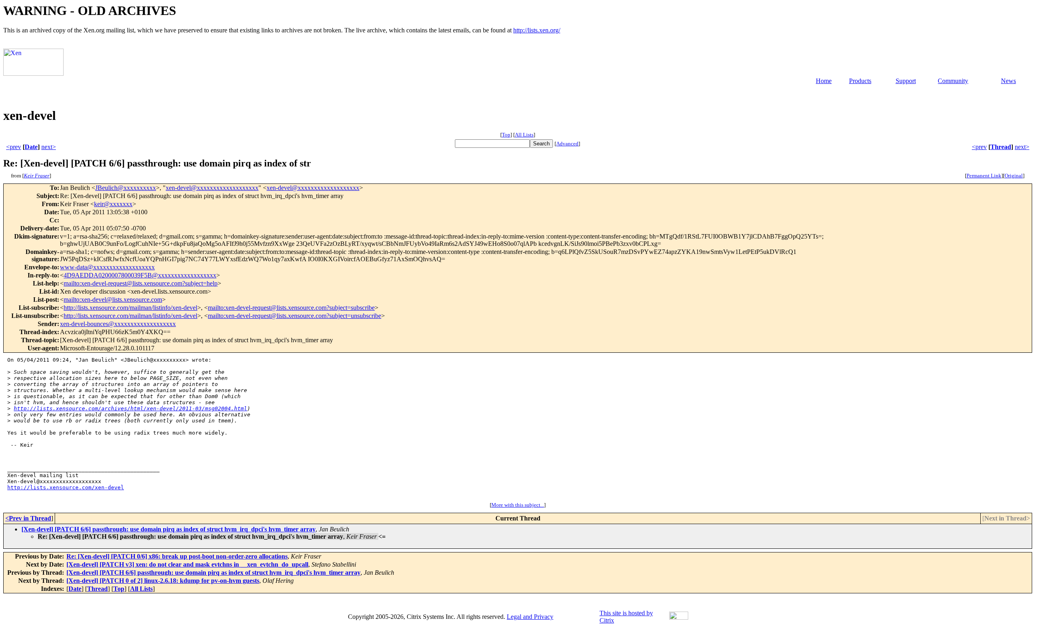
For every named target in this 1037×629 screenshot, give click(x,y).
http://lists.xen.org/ (536, 30)
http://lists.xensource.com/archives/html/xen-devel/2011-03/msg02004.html (130, 408)
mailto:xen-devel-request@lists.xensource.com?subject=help (141, 283)
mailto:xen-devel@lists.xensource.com (113, 299)
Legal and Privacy (530, 616)
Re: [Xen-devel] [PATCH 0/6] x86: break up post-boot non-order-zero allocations (177, 556)
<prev (13, 146)
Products (860, 80)
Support (906, 80)
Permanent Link (984, 176)
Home (824, 80)
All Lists (524, 135)
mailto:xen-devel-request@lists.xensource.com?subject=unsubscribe (294, 315)
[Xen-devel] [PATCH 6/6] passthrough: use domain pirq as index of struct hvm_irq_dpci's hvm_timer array (168, 529)
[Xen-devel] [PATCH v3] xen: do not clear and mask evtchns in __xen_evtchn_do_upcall (187, 564)
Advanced (567, 144)
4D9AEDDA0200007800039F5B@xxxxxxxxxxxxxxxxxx (140, 275)
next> (48, 146)
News (1008, 80)
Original (1014, 176)
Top (506, 135)
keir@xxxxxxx (113, 203)
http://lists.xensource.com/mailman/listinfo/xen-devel (130, 307)
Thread (1000, 146)
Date (31, 146)
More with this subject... (517, 505)
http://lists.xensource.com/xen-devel (65, 487)
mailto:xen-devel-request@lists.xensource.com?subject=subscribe (291, 307)
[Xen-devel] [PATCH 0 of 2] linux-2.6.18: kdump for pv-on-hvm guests (162, 580)
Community (953, 80)
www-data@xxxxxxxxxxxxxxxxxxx (107, 267)
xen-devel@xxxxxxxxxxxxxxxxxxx (212, 187)
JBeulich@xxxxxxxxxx (125, 187)
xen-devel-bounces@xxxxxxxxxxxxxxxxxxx (118, 323)
